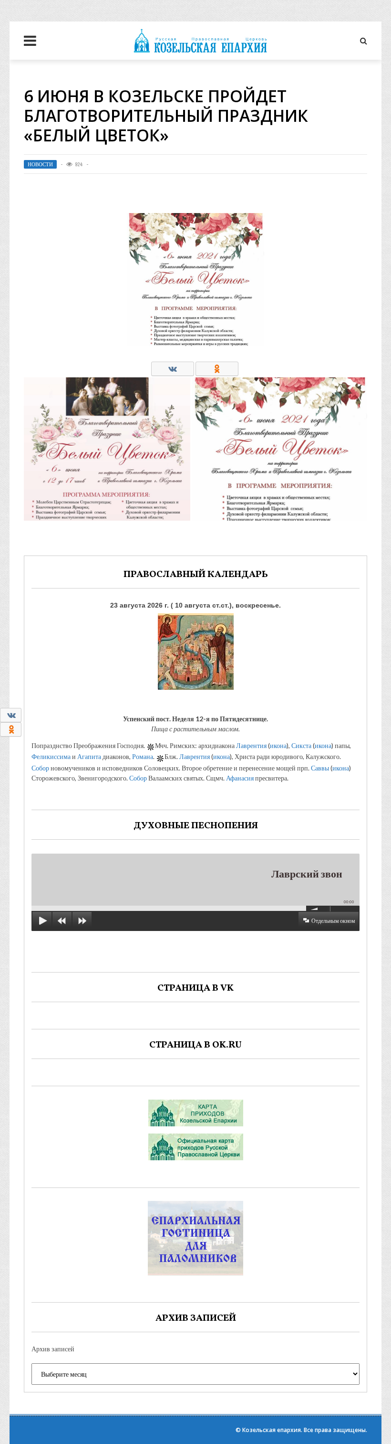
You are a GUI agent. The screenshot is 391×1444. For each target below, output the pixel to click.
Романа (142, 756)
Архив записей (52, 1349)
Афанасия (240, 778)
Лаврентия (251, 745)
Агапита (89, 756)
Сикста (301, 745)
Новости (40, 164)
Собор (40, 768)
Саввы (320, 768)
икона (278, 745)
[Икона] (196, 649)
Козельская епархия (271, 1430)
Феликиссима (51, 756)
